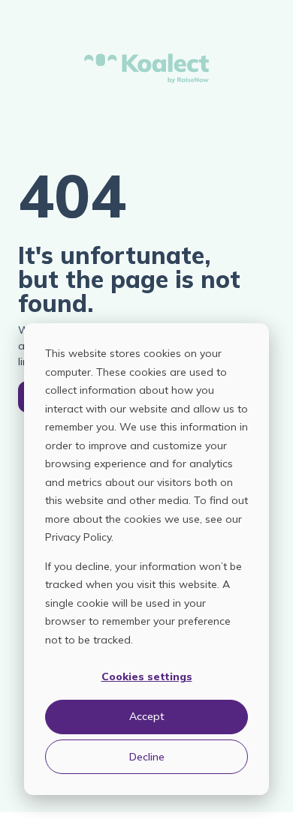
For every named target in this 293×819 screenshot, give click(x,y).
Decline (147, 757)
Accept (147, 716)
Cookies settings (146, 676)
